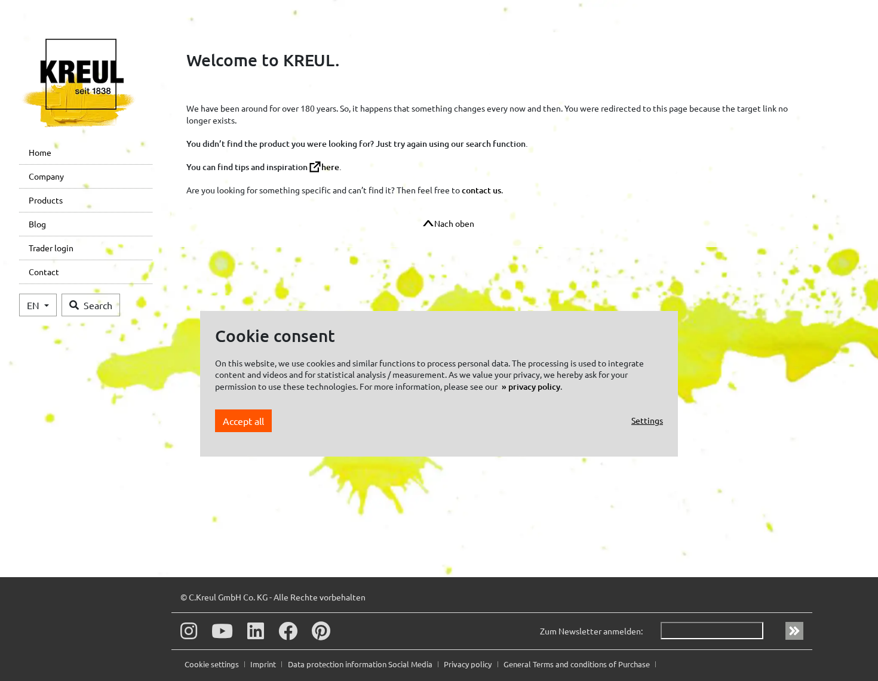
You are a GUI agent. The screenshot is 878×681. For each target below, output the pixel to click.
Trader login (51, 247)
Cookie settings (213, 664)
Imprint (264, 664)
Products (46, 200)
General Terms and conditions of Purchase (578, 664)
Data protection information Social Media (361, 664)
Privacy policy (468, 664)
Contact (44, 271)
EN (34, 305)
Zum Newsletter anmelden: (591, 630)
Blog (37, 223)
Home (40, 152)
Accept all (243, 420)
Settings (647, 420)
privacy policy (534, 386)
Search (98, 305)
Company (46, 176)
